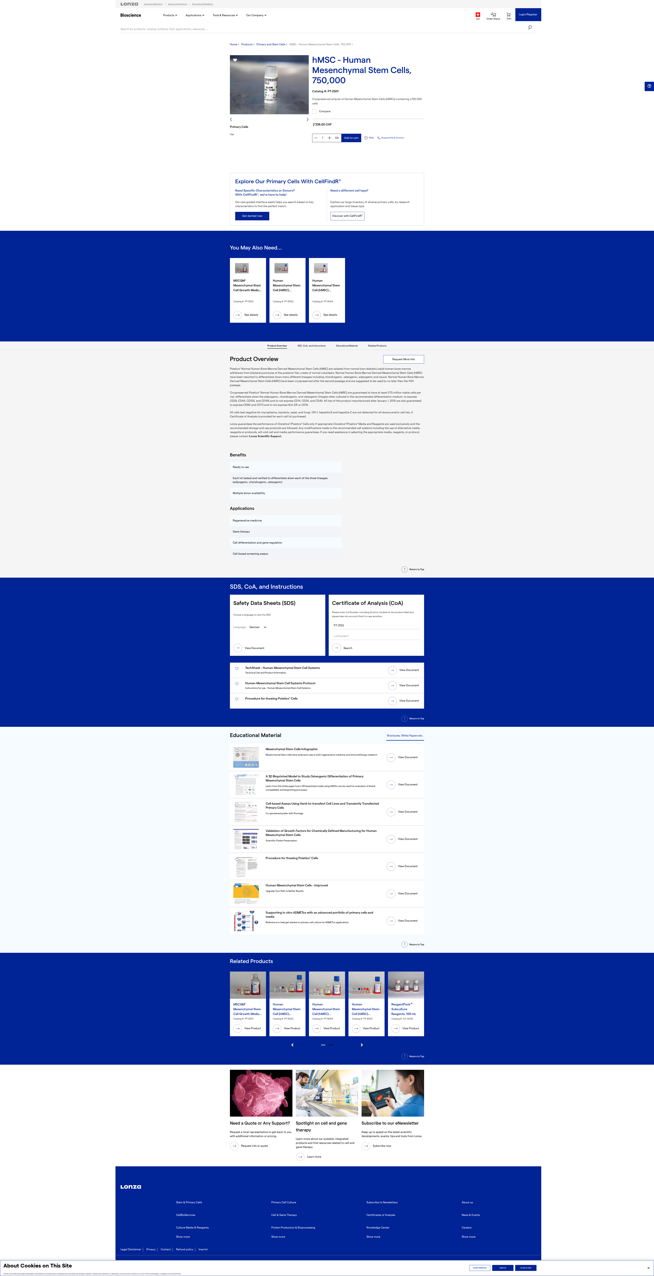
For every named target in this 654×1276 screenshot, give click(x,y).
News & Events (471, 1215)
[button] (649, 86)
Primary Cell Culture (283, 1202)
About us (467, 1202)
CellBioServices (185, 1215)
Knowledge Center (378, 1227)
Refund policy (184, 1249)
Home (233, 44)
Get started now (252, 216)
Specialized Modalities (202, 4)
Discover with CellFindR (347, 216)
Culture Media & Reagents (192, 1227)
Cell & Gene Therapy (284, 1215)
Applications (193, 15)
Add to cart (351, 138)
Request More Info (403, 359)
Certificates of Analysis (381, 1215)
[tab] (277, 345)
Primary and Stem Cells (270, 44)
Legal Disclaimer (131, 1249)
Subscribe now (382, 1146)
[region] (327, 1268)
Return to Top (416, 569)
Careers (466, 1227)
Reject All (503, 1268)
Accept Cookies (525, 1268)
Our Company (254, 15)
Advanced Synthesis (177, 4)
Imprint (203, 1249)
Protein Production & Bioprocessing (293, 1227)
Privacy (150, 1249)
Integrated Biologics (153, 4)
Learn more (314, 1156)
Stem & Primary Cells (189, 1202)
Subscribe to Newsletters (382, 1202)
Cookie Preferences (480, 1268)
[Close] (648, 1268)
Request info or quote (254, 1146)
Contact (166, 1249)
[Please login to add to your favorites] (235, 60)
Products (168, 15)
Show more (183, 1237)
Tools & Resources (224, 15)
